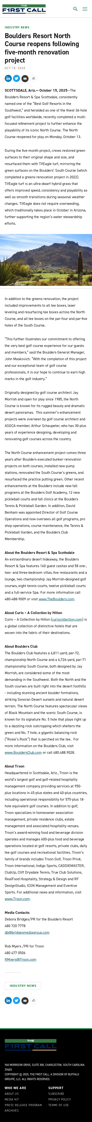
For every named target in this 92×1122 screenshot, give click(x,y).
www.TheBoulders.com (56, 599)
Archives (12, 1111)
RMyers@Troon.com (20, 959)
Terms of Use (58, 1105)
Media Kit (12, 1099)
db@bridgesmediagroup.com (27, 932)
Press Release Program (23, 1105)
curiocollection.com (67, 619)
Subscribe (56, 1094)
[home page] (24, 9)
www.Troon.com (17, 898)
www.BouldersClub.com (23, 752)
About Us (12, 1094)
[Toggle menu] (85, 9)
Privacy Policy (59, 1099)
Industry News (17, 27)
